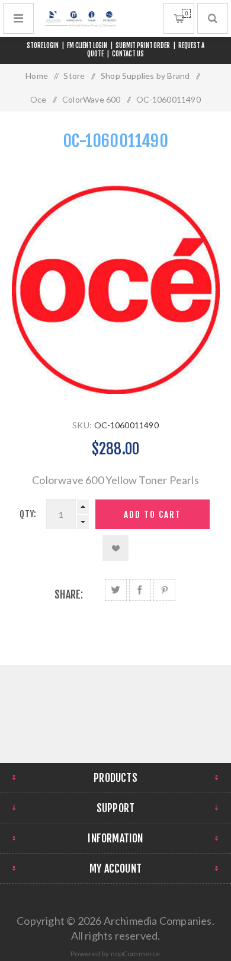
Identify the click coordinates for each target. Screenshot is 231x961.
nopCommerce (136, 953)
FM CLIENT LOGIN (87, 46)
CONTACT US (128, 54)
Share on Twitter (116, 590)
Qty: (28, 514)
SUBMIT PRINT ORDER (143, 46)
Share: (68, 594)
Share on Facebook (140, 590)
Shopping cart (186, 13)
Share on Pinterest (164, 590)
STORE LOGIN (43, 46)
